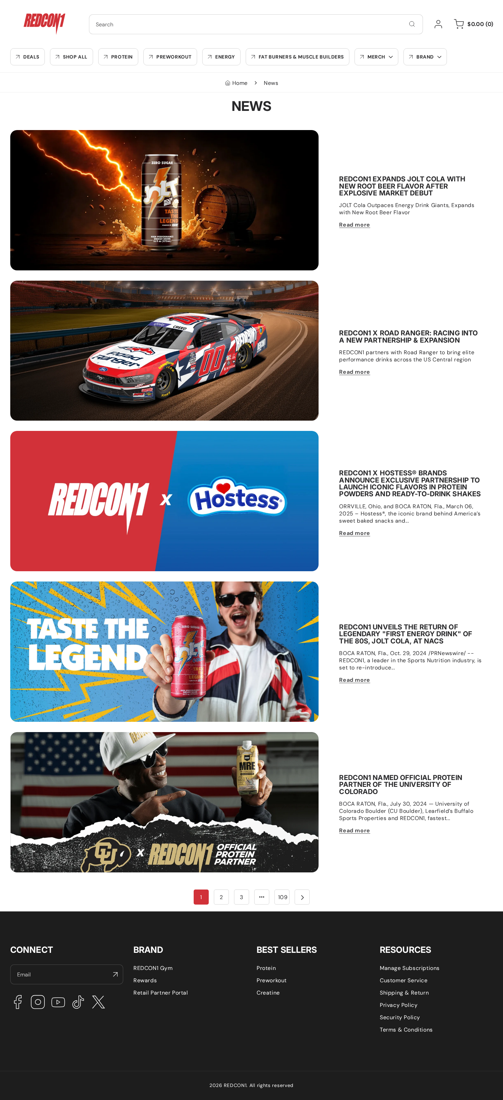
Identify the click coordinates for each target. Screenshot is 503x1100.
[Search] (412, 24)
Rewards (145, 980)
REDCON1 (235, 1085)
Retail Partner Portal (160, 992)
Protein (266, 968)
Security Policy (400, 1017)
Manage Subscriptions (410, 968)
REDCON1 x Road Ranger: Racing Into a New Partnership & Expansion (102, 284)
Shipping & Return (404, 992)
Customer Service (404, 980)
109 (283, 897)
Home (240, 83)
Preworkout (272, 980)
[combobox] (256, 24)
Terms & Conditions (406, 1029)
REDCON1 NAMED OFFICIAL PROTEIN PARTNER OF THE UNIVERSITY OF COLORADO (120, 735)
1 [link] (201, 897)
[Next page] (302, 897)
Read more (354, 224)
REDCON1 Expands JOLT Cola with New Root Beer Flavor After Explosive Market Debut (125, 133)
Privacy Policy (398, 1005)
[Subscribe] (115, 974)
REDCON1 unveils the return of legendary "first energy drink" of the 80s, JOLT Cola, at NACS (132, 585)
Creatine (268, 992)
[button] (376, 56)
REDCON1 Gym (153, 968)
